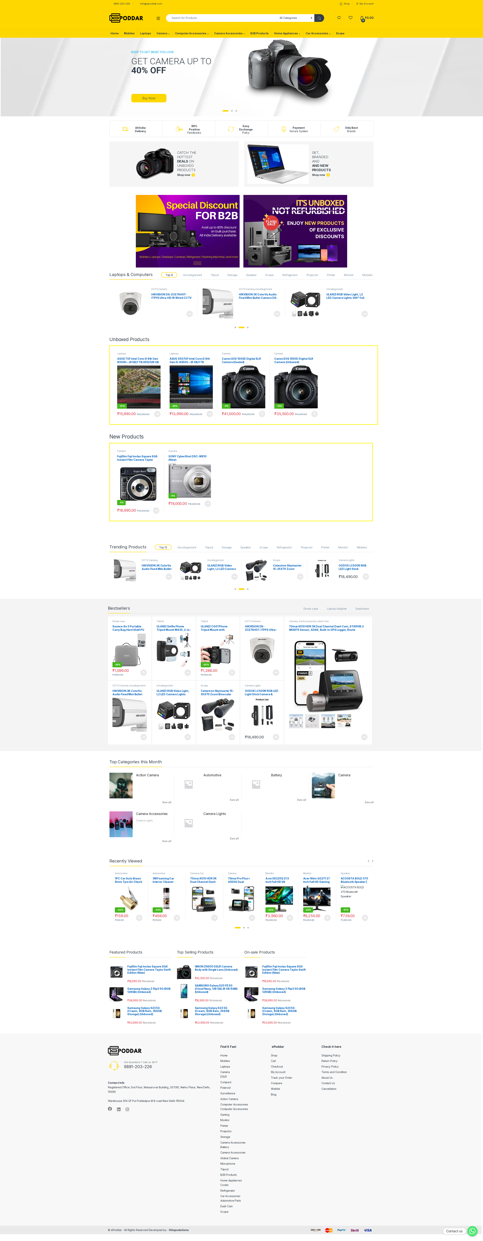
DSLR (223, 1076)
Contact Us (328, 1083)
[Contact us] (472, 1231)
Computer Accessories (190, 33)
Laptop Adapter (337, 608)
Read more (189, 314)
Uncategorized (192, 275)
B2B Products (259, 33)
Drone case (310, 608)
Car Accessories (317, 33)
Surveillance (227, 1093)
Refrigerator (290, 275)
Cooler (224, 1185)
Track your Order (281, 1077)
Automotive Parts (230, 1200)
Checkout (277, 1066)
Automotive (212, 775)
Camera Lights (247, 289)
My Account (367, 3)
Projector (312, 275)
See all (166, 802)
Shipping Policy (330, 1055)
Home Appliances (286, 33)
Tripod (215, 275)
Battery (276, 775)
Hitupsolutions (179, 1230)
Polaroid (225, 1087)
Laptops (145, 33)
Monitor (349, 275)
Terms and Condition (334, 1072)
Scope (340, 33)
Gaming (224, 1114)
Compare (276, 1083)
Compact (225, 1082)
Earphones (362, 608)
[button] (235, 327)
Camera (162, 33)
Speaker (251, 275)
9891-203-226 (122, 3)
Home (114, 33)
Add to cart (277, 314)
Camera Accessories (228, 33)
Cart (273, 1060)
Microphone (227, 1163)
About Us (327, 1077)
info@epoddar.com (151, 3)
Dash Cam (323, 621)
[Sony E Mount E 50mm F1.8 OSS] (257, 570)
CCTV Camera (252, 621)
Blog (273, 1094)
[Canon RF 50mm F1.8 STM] (323, 570)
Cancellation (328, 1088)
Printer (331, 275)
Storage (232, 275)
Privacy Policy (330, 1066)
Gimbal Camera (229, 1158)
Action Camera (147, 775)
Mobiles (129, 33)
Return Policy (329, 1060)
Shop (347, 3)
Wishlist (275, 1088)
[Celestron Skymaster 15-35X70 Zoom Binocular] (131, 303)
